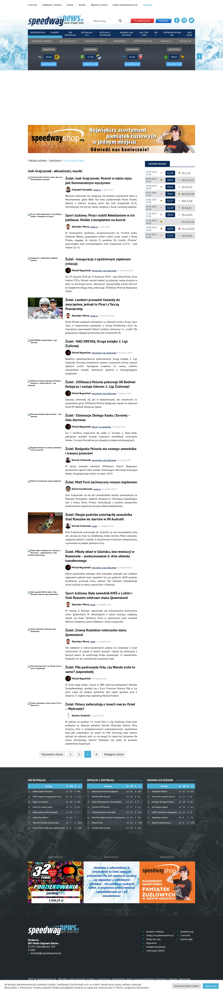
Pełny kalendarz (101, 427)
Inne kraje (189, 33)
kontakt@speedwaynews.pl (46, 953)
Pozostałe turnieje (41, 41)
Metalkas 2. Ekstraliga (105, 33)
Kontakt (82, 4)
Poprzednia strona (52, 754)
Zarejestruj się (186, 931)
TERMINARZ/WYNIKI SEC (172, 33)
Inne (94, 526)
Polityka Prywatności (156, 946)
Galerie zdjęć (186, 939)
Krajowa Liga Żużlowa (126, 33)
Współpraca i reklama (51, 4)
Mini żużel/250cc (68, 41)
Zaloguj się (147, 4)
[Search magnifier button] (120, 20)
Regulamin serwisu (99, 4)
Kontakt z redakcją (154, 931)
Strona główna (37, 160)
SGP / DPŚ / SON (144, 33)
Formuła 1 (166, 41)
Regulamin (151, 943)
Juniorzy (55, 32)
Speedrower (120, 41)
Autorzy (70, 4)
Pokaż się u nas (153, 939)
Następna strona (114, 754)
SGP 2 (156, 33)
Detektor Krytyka (143, 41)
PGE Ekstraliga (70, 33)
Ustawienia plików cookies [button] (186, 986)
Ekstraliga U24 (86, 33)
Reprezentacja (37, 32)
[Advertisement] (111, 99)
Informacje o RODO (155, 950)
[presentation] (23, 56)
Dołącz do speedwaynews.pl (125, 4)
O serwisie (32, 4)
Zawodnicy (55, 160)
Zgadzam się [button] (211, 986)
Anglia (97, 190)
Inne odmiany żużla (95, 41)
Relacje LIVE (185, 41)
